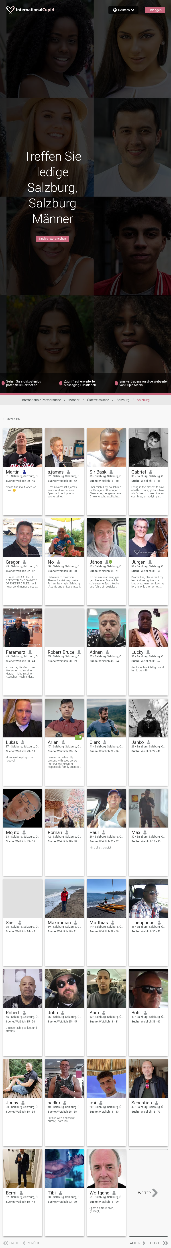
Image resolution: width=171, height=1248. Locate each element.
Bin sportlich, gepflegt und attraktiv (21, 1029)
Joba (53, 1012)
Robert (13, 1012)
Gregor (13, 562)
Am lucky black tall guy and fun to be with (147, 669)
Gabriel (138, 472)
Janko (137, 742)
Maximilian (59, 922)
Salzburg (123, 400)
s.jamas (56, 472)
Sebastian (141, 1102)
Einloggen (155, 10)
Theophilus (143, 922)
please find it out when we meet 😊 (21, 489)
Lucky (137, 652)
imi (93, 1102)
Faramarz (15, 652)
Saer (10, 922)
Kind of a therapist (100, 847)
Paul (94, 832)
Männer (74, 400)
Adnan (96, 652)
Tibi (52, 1193)
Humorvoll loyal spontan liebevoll (20, 759)
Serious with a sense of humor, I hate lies (61, 1119)
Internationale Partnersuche (41, 400)
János (96, 562)
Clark (95, 742)
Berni (11, 1193)
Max (135, 832)
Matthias (99, 922)
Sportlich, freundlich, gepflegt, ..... (102, 1210)
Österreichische (98, 400)
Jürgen (138, 562)
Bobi (136, 1012)
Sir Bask (98, 472)
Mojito (12, 832)
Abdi (94, 1012)
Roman (55, 832)
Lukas (12, 742)
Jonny (12, 1102)
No (51, 562)
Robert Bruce (61, 652)
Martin (13, 472)
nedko (54, 1102)
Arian (53, 742)
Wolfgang (99, 1193)
